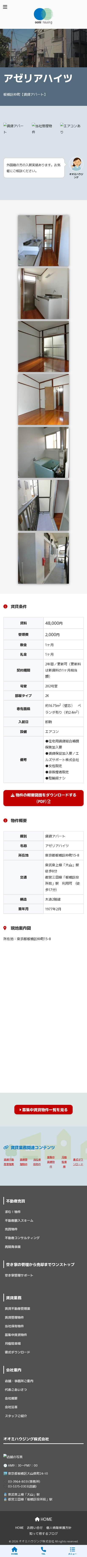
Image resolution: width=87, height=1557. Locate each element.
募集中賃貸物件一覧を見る (45, 1109)
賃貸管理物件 (14, 1317)
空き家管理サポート (19, 1275)
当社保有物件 (14, 1326)
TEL (43, 1553)
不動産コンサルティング (22, 1237)
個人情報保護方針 (59, 1527)
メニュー (72, 1553)
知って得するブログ (43, 1533)
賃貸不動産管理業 (17, 1308)
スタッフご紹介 (16, 1415)
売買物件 (11, 1229)
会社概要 (11, 1398)
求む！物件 (13, 1211)
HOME (46, 1519)
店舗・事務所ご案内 (19, 1381)
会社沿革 (11, 1407)
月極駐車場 (64, 1161)
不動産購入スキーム (19, 1220)
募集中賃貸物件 (51, 1161)
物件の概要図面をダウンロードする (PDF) (46, 798)
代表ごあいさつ (16, 1389)
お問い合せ (35, 1527)
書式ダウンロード (17, 1352)
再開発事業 (13, 1246)
